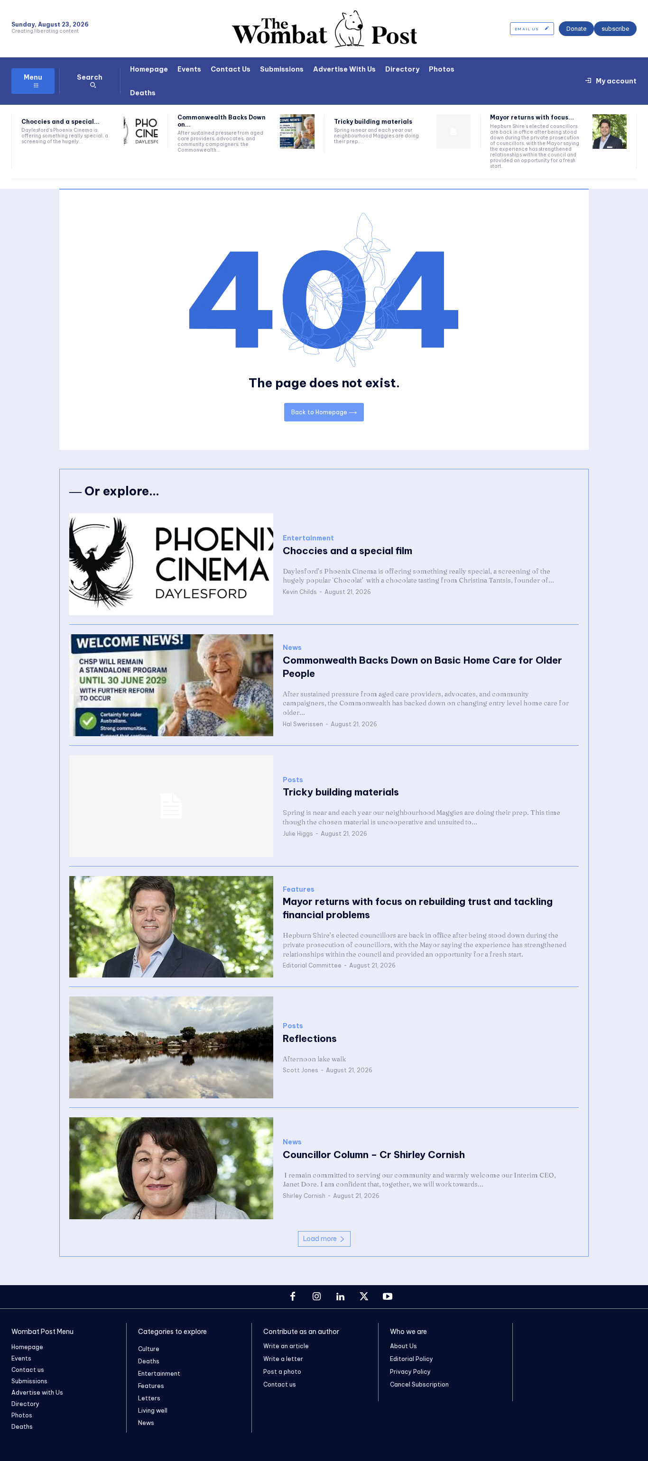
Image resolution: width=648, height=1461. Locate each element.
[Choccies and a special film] (141, 131)
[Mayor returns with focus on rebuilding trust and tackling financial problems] (609, 131)
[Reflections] (171, 1047)
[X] (363, 1297)
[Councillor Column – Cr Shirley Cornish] (171, 1168)
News (292, 648)
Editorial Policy (411, 1358)
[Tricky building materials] (453, 131)
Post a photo (282, 1371)
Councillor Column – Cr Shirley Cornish (374, 1154)
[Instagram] (316, 1297)
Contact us (279, 1384)
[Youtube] (387, 1297)
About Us (403, 1346)
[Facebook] (292, 1297)
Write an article (286, 1346)
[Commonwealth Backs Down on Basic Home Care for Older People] (297, 131)
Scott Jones (300, 1070)
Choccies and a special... (60, 121)
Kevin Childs (300, 591)
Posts (293, 780)
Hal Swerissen (303, 724)
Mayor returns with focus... (532, 117)
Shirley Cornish (304, 1195)
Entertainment (308, 538)
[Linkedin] (340, 1297)
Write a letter (283, 1358)
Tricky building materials (373, 121)
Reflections (310, 1038)
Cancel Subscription (419, 1384)
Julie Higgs (298, 833)
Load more (320, 1238)
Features (299, 890)
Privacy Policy (410, 1371)
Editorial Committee (312, 965)
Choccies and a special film (347, 551)
